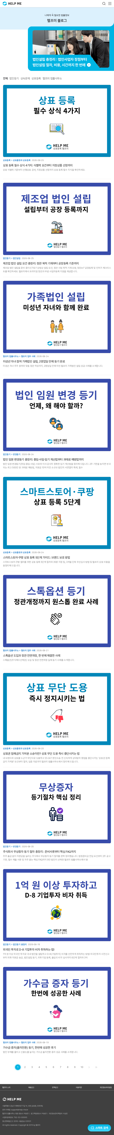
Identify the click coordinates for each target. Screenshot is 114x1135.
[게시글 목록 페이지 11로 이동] (96, 1067)
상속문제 (25, 78)
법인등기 (14, 78)
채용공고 (31, 1087)
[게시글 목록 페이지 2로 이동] (89, 1067)
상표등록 (36, 78)
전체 (5, 78)
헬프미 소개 (6, 1087)
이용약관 (79, 1087)
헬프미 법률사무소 (52, 78)
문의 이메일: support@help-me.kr (15, 1110)
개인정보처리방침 (106, 1087)
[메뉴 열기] (110, 3)
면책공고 (55, 1087)
